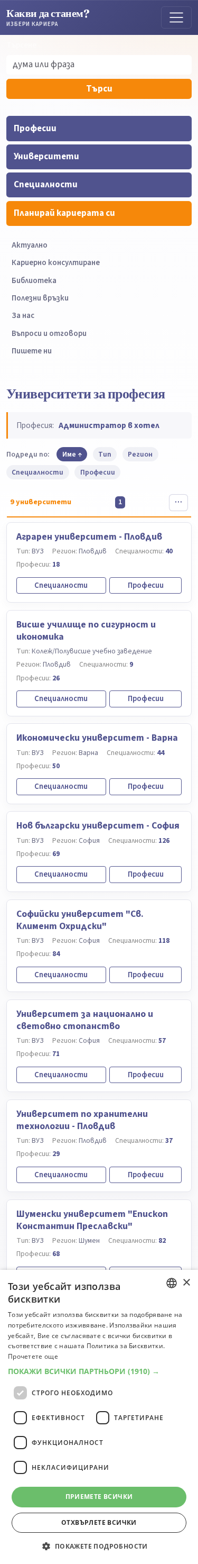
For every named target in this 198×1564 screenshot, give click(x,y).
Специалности (46, 184)
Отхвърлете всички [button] (99, 1522)
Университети (46, 156)
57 (162, 1040)
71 (56, 1054)
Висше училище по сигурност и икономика (86, 630)
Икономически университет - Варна (97, 737)
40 (169, 551)
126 (163, 840)
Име (69, 454)
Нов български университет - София (98, 825)
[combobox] (171, 1283)
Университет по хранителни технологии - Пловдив (82, 1120)
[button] (99, 1371)
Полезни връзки (40, 298)
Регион (140, 454)
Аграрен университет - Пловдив (89, 536)
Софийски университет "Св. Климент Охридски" (80, 920)
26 (56, 678)
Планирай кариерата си (64, 213)
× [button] (186, 1283)
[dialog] (99, 1417)
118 (163, 940)
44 (160, 753)
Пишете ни (32, 351)
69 (56, 854)
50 (56, 766)
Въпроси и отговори (49, 333)
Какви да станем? (48, 17)
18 (56, 564)
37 (169, 1140)
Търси (99, 89)
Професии (35, 128)
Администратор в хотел (109, 425)
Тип (104, 454)
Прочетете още (33, 1356)
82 (162, 1240)
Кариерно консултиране (56, 262)
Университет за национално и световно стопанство (84, 1020)
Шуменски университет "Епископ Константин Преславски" (92, 1220)
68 (56, 1254)
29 (56, 1154)
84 (56, 954)
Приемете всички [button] (99, 1496)
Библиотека (34, 280)
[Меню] (176, 17)
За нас (23, 315)
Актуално (30, 245)
